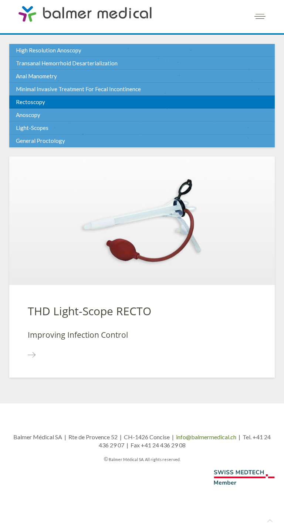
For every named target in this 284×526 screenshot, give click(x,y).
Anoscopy (28, 114)
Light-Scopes (32, 127)
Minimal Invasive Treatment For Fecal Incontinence (78, 89)
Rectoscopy (30, 102)
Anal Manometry (36, 76)
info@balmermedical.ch (206, 436)
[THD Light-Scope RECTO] (32, 355)
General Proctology (40, 140)
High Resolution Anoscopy (48, 50)
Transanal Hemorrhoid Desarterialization (67, 63)
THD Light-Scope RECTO (89, 311)
